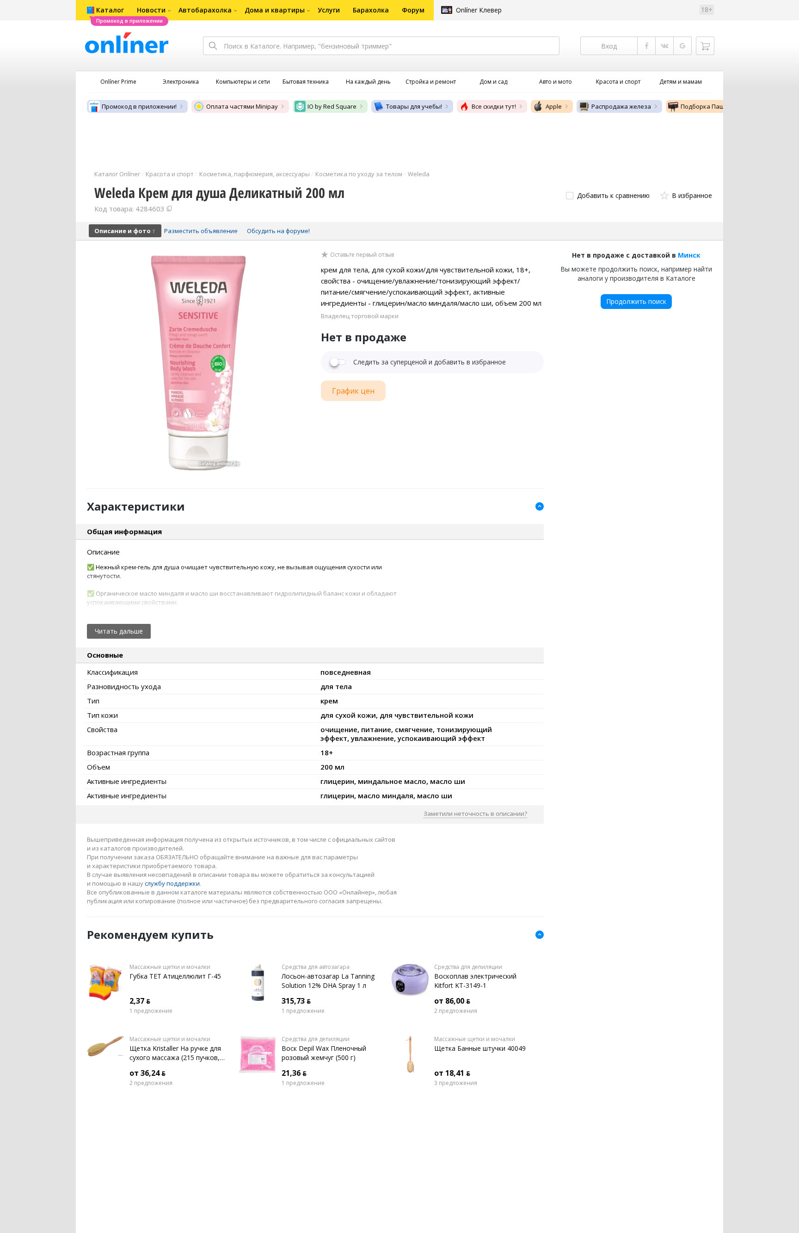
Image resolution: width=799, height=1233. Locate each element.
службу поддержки (172, 883)
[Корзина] (705, 46)
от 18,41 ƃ (452, 1073)
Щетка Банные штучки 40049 (480, 1048)
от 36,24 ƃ (147, 1073)
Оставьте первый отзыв (362, 255)
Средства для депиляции (468, 967)
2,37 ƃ (139, 1001)
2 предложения (455, 1011)
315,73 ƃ (296, 1001)
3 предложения (455, 1083)
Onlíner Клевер (479, 10)
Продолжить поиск (636, 301)
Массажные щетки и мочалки (169, 967)
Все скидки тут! (494, 106)
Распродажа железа (621, 106)
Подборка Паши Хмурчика (720, 106)
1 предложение (150, 1011)
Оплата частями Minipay (242, 106)
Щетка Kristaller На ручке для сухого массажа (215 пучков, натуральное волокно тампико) (175, 1053)
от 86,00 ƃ (452, 1001)
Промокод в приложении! (139, 106)
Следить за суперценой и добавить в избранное (429, 362)
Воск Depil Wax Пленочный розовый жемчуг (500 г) (324, 1053)
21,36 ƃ (294, 1073)
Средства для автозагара (316, 967)
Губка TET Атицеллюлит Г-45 (175, 976)
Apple (554, 106)
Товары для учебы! (414, 106)
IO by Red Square (331, 106)
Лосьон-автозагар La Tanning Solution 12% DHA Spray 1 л (328, 981)
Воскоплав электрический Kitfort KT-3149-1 (475, 981)
